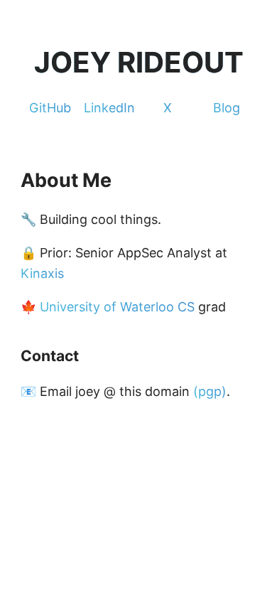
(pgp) (210, 391)
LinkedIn (109, 107)
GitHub (50, 107)
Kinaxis (42, 273)
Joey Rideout (139, 62)
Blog (226, 107)
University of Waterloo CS (117, 306)
